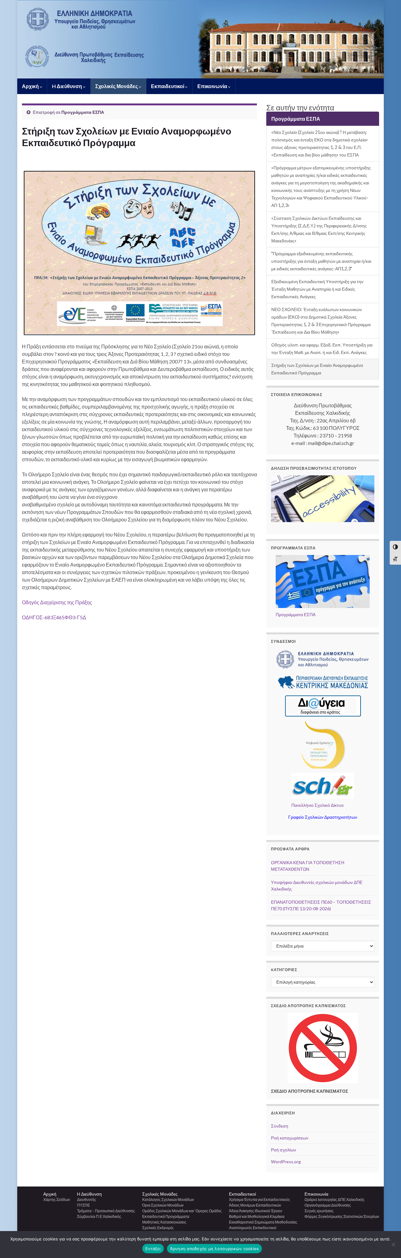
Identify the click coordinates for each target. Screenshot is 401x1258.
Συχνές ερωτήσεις (319, 1210)
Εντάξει (153, 1248)
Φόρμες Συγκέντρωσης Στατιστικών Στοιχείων (342, 1216)
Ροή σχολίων (283, 1149)
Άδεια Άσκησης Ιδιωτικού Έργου (255, 1210)
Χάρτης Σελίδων (56, 1199)
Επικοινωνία (212, 86)
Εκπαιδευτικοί (168, 86)
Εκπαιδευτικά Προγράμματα (165, 1216)
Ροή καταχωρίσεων (289, 1137)
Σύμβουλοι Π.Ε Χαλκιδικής (99, 1216)
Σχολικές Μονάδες (117, 86)
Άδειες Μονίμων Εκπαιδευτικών (255, 1205)
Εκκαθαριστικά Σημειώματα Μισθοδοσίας (263, 1222)
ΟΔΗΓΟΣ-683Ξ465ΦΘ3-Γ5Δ (54, 617)
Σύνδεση (279, 1125)
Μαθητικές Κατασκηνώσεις (164, 1222)
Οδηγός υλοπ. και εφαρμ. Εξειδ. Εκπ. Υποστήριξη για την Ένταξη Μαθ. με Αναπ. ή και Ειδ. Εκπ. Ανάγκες (321, 348)
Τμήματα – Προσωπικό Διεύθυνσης (106, 1210)
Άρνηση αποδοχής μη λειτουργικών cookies (214, 1248)
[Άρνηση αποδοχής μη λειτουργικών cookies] (393, 1244)
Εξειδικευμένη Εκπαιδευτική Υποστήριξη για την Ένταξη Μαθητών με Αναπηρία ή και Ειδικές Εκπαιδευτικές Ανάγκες (317, 289)
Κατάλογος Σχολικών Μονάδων (168, 1199)
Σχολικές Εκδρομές (158, 1227)
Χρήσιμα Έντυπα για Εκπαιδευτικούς (259, 1199)
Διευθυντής (86, 1199)
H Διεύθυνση (67, 86)
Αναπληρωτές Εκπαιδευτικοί (252, 1227)
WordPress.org (286, 1161)
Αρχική (31, 86)
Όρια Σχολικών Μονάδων (163, 1205)
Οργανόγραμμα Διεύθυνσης (328, 1205)
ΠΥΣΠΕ (83, 1205)
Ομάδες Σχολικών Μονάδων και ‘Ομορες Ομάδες (182, 1210)
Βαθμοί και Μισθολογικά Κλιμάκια (256, 1216)
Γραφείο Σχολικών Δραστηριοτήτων (322, 817)
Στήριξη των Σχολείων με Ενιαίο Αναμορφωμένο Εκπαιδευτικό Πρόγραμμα (317, 368)
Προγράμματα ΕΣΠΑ (82, 112)
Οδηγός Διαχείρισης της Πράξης (57, 602)
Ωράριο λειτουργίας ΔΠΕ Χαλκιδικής (335, 1199)
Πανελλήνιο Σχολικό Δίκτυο (317, 805)
